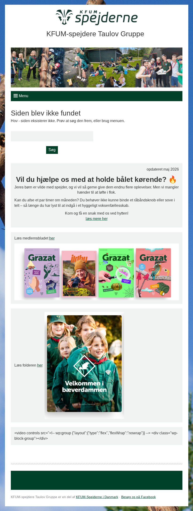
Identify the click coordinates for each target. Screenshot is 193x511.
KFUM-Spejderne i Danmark (97, 497)
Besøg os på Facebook (138, 497)
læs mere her (97, 219)
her (52, 238)
